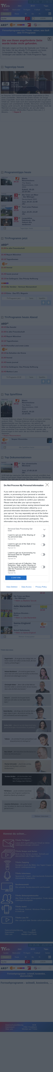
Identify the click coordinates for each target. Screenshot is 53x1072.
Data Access (26, 587)
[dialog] (26, 536)
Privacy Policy (41, 587)
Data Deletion (11, 587)
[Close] (48, 485)
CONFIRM (16, 578)
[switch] (43, 536)
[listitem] (26, 529)
